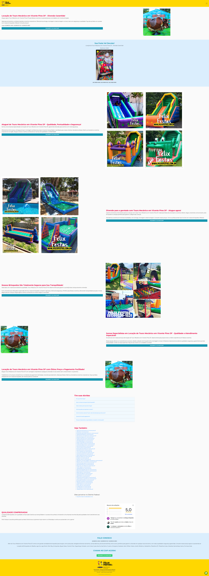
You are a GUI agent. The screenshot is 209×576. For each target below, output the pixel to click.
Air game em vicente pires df (82, 457)
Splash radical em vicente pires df (83, 484)
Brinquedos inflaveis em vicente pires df (85, 480)
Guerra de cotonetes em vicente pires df (85, 452)
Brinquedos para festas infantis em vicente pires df (87, 433)
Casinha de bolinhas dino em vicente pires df (86, 430)
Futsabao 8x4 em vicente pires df (83, 486)
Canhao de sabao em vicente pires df (84, 473)
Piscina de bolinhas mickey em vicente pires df (86, 470)
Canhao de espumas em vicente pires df (85, 463)
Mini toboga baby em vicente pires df (84, 441)
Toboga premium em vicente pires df (84, 482)
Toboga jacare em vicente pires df (83, 474)
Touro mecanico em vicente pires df (84, 451)
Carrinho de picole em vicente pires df (84, 454)
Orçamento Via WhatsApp (52, 28)
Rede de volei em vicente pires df (83, 459)
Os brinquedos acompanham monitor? (84, 409)
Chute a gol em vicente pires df (83, 485)
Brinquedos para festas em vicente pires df (85, 448)
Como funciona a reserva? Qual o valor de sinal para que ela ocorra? (90, 412)
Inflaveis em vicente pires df (82, 431)
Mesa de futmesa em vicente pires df (84, 481)
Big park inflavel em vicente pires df (84, 456)
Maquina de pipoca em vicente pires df (84, 437)
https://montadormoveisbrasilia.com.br (84, 496)
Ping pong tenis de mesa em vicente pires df (86, 477)
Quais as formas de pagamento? (83, 416)
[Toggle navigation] (206, 3)
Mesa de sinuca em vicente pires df (84, 450)
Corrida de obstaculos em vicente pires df (85, 444)
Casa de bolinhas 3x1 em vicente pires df (85, 464)
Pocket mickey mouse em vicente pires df (85, 443)
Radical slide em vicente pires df (83, 472)
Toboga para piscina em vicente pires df (85, 439)
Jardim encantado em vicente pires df (84, 442)
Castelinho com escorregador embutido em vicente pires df (89, 460)
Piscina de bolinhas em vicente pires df (84, 446)
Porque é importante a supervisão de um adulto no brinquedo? (90, 420)
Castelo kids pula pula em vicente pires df (85, 455)
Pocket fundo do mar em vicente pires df (85, 438)
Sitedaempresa (108, 574)
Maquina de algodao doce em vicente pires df (86, 469)
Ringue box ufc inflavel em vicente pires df (85, 465)
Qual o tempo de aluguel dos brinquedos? (85, 402)
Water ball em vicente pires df (83, 476)
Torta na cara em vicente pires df (83, 447)
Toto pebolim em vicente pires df (83, 487)
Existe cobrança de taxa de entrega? (84, 405)
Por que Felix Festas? (80, 398)
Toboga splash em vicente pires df (83, 468)
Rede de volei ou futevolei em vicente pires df (86, 461)
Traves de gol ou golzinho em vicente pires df (86, 478)
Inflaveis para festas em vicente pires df (84, 434)
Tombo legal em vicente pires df (83, 467)
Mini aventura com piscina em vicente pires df (86, 435)
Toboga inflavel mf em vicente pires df (84, 489)
